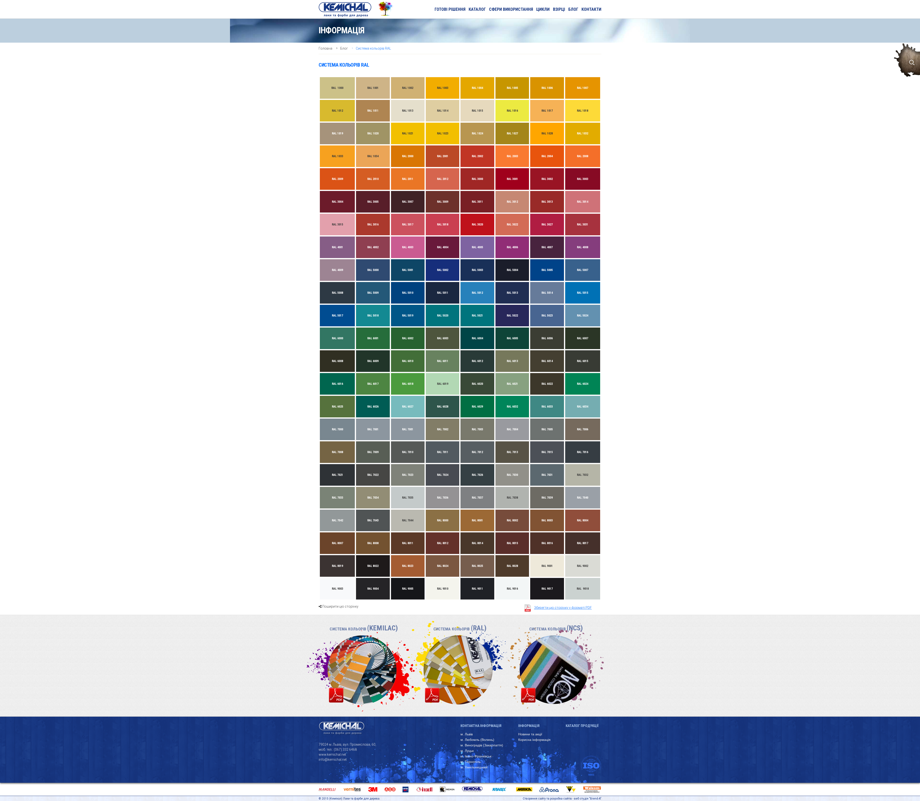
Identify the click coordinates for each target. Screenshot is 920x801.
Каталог (477, 9)
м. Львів (466, 734)
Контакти (591, 9)
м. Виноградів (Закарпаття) (481, 745)
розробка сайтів (561, 798)
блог (573, 9)
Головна (325, 48)
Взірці (559, 9)
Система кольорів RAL (373, 48)
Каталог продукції (582, 726)
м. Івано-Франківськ (475, 756)
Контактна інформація (480, 726)
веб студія (581, 798)
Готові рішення (450, 9)
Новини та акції (530, 734)
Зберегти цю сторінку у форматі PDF (563, 608)
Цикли (543, 9)
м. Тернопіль (470, 762)
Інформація (529, 726)
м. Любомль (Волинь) (477, 740)
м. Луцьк (467, 751)
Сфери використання (511, 9)
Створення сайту (534, 798)
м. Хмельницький (474, 767)
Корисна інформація (534, 740)
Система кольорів (364, 629)
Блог (344, 48)
